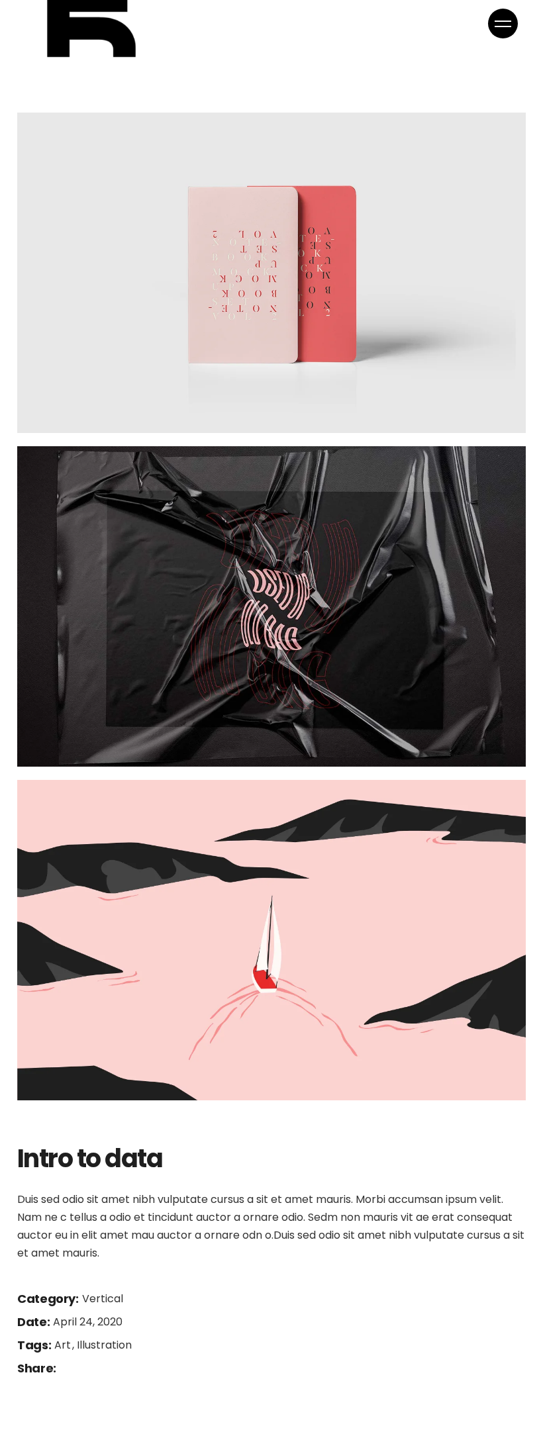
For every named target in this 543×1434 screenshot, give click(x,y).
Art (64, 1345)
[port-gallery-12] (271, 940)
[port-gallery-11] (271, 606)
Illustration (104, 1345)
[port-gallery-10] (271, 273)
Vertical (102, 1298)
